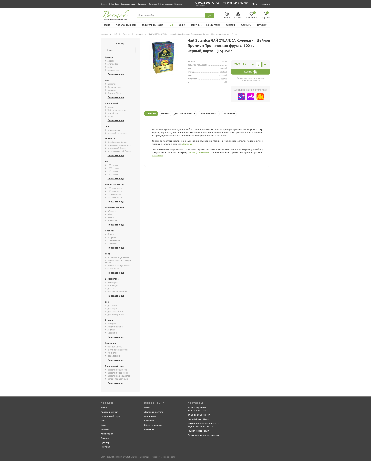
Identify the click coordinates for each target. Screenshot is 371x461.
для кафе (112, 309)
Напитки (195, 25)
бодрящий (113, 286)
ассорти (112, 84)
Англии (111, 330)
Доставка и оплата (129, 4)
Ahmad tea (113, 64)
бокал (111, 234)
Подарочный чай (126, 25)
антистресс (113, 282)
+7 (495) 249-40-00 (235, 3)
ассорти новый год (117, 370)
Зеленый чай (114, 87)
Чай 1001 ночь (115, 347)
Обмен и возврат (165, 4)
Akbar (110, 67)
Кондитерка (213, 25)
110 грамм (113, 171)
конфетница (114, 240)
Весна (107, 25)
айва (110, 214)
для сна (111, 289)
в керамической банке (119, 151)
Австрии (112, 324)
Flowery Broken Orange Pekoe (118, 261)
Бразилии (112, 333)
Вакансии (153, 4)
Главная (104, 4)
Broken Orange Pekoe (118, 257)
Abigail (111, 61)
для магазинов (115, 312)
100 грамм (113, 165)
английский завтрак (118, 350)
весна (110, 107)
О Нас (111, 4)
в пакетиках (114, 130)
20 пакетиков (114, 194)
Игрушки (262, 25)
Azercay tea (113, 70)
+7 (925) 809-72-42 (206, 3)
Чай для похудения (117, 292)
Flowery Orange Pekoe (119, 266)
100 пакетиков (115, 188)
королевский (114, 356)
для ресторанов (116, 315)
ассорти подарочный (118, 373)
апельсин (112, 220)
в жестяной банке (117, 148)
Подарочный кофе (152, 25)
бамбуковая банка (117, 142)
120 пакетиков (115, 191)
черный (139, 34)
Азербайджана (115, 327)
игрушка (112, 237)
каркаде (112, 90)
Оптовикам (142, 4)
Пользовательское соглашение (203, 435)
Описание (151, 113)
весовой (223, 75)
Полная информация (198, 431)
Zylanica (126, 34)
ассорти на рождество (119, 376)
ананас (111, 217)
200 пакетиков (115, 197)
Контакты (178, 4)
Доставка (187, 144)
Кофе (182, 25)
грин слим (113, 353)
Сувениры (246, 25)
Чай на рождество (117, 110)
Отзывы (165, 113)
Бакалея (230, 25)
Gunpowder (113, 269)
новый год (113, 113)
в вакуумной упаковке (119, 145)
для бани (112, 306)
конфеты (112, 243)
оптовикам (157, 155)
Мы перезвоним (261, 4)
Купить (248, 71)
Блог (117, 4)
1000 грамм (113, 168)
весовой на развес (117, 133)
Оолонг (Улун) (114, 93)
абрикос (112, 211)
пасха (110, 116)
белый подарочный (118, 379)
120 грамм (113, 174)
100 (225, 82)
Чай (171, 25)
